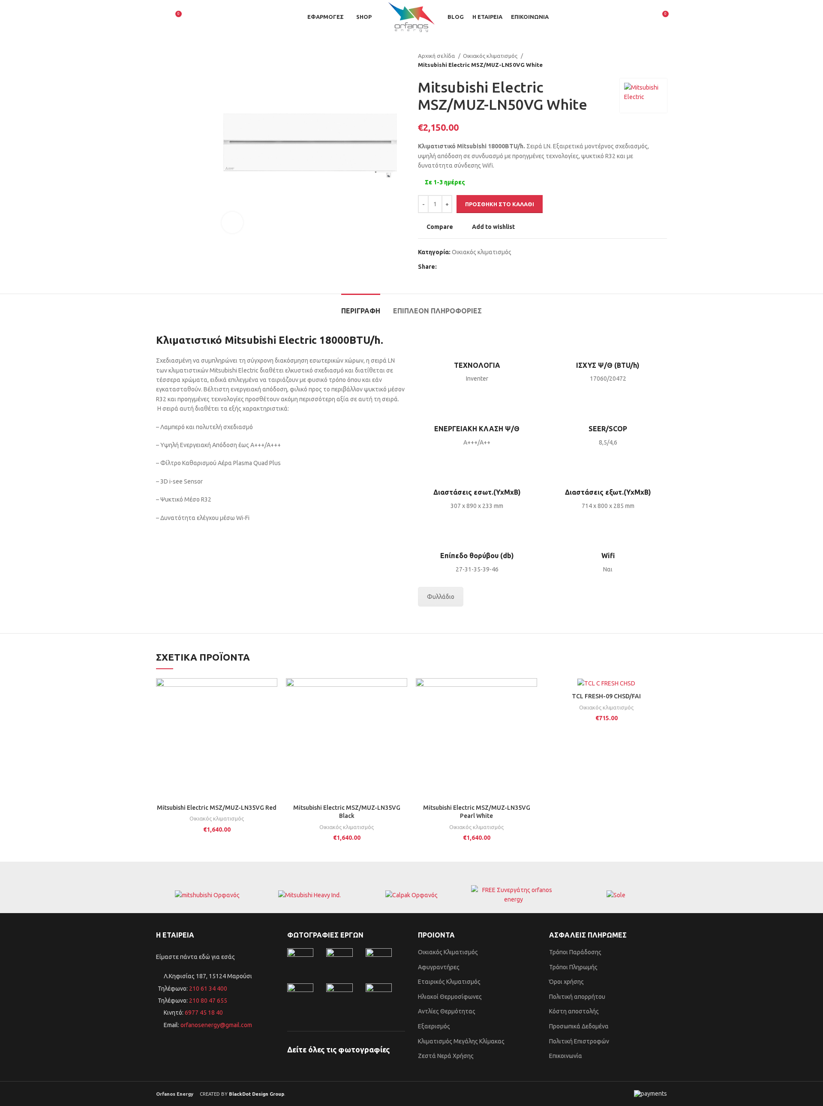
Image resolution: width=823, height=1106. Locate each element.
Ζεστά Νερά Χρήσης (446, 1055)
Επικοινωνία (565, 1055)
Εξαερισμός (434, 1026)
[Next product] (662, 60)
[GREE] (514, 895)
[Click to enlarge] (232, 222)
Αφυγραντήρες (439, 967)
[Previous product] (645, 60)
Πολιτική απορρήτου (577, 996)
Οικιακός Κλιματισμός (448, 952)
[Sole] (616, 895)
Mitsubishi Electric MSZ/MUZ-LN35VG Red (216, 807)
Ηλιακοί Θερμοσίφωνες (450, 996)
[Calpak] (411, 895)
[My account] (646, 17)
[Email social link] (464, 266)
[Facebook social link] (444, 266)
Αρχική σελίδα (437, 56)
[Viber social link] (483, 266)
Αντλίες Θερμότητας (446, 1011)
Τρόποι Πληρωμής (573, 967)
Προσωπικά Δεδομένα (579, 1026)
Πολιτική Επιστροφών (579, 1041)
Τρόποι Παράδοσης (575, 952)
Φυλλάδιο (440, 596)
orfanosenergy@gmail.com (216, 1025)
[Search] (159, 17)
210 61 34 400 (207, 988)
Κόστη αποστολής (574, 1011)
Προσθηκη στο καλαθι (499, 204)
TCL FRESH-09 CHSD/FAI (606, 696)
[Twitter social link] (454, 266)
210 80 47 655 (208, 1000)
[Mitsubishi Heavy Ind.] (309, 895)
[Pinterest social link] (473, 266)
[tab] (360, 307)
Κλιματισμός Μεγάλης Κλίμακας (461, 1041)
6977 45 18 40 (204, 1012)
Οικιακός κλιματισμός (491, 56)
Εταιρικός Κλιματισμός (449, 981)
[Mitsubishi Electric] (207, 895)
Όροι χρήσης (566, 981)
